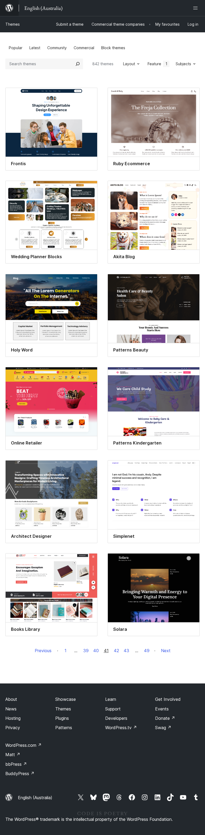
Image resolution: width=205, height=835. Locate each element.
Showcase (65, 699)
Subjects (183, 63)
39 (86, 650)
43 (126, 650)
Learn (110, 699)
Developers (116, 718)
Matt (12, 754)
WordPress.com (23, 745)
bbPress (16, 764)
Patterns (63, 727)
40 (96, 650)
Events (162, 709)
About (11, 699)
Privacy (12, 727)
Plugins (62, 718)
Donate (165, 718)
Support (113, 709)
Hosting (13, 718)
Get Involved (168, 699)
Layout (129, 63)
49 (146, 650)
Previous (43, 650)
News (11, 709)
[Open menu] (196, 8)
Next (166, 650)
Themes (12, 24)
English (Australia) (35, 797)
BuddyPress (19, 773)
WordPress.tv (121, 727)
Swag (163, 727)
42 (116, 650)
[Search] (77, 64)
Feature (157, 63)
